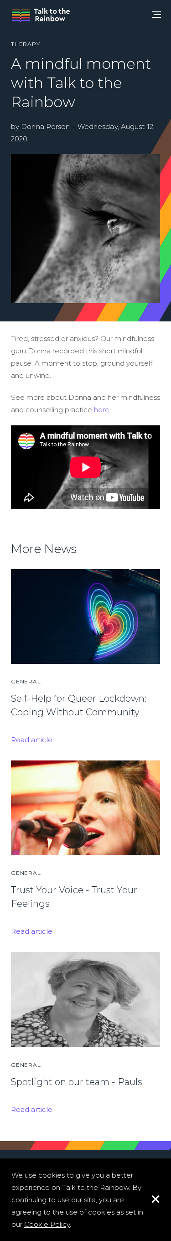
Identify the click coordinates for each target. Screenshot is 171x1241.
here (101, 409)
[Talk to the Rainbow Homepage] (40, 15)
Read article (31, 739)
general (26, 681)
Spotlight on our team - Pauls (76, 1081)
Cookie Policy (47, 1224)
